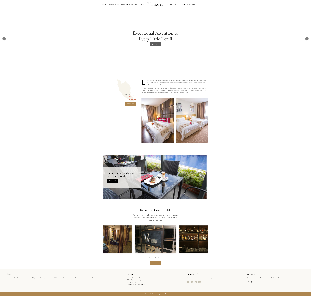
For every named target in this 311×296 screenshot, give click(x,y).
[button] (147, 257)
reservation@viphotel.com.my (136, 284)
